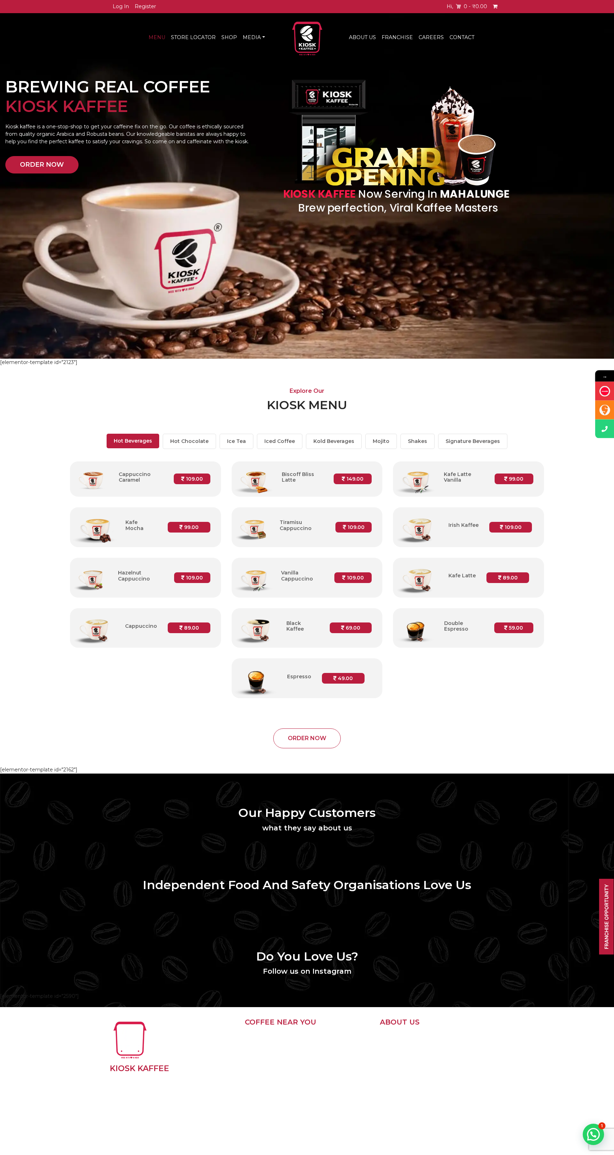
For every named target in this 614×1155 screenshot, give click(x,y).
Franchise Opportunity (606, 916)
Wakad (326, 1083)
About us (391, 1040)
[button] (593, 1134)
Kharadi (327, 1062)
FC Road (264, 1040)
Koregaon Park (272, 1094)
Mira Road (330, 1094)
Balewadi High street (336, 1108)
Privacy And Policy (403, 1049)
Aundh (262, 1083)
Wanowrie (330, 1072)
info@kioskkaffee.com (415, 1065)
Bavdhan (329, 1040)
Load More (258, 1132)
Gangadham (269, 1115)
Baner (261, 1062)
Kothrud (264, 1072)
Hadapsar (330, 1051)
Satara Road (269, 1104)
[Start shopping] (496, 6)
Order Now (42, 165)
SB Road (264, 1051)
